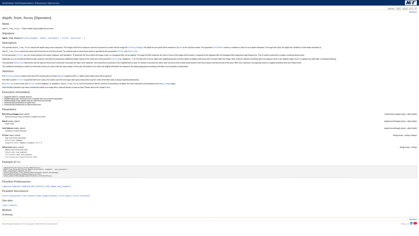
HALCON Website (8, 3)
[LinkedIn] (411, 224)
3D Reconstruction (40, 3)
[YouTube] (415, 224)
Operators (413, 12)
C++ (411, 9)
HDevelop (391, 9)
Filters (107, 87)
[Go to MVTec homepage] (411, 4)
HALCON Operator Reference (24, 3)
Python (405, 9)
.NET (398, 9)
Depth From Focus (53, 3)
